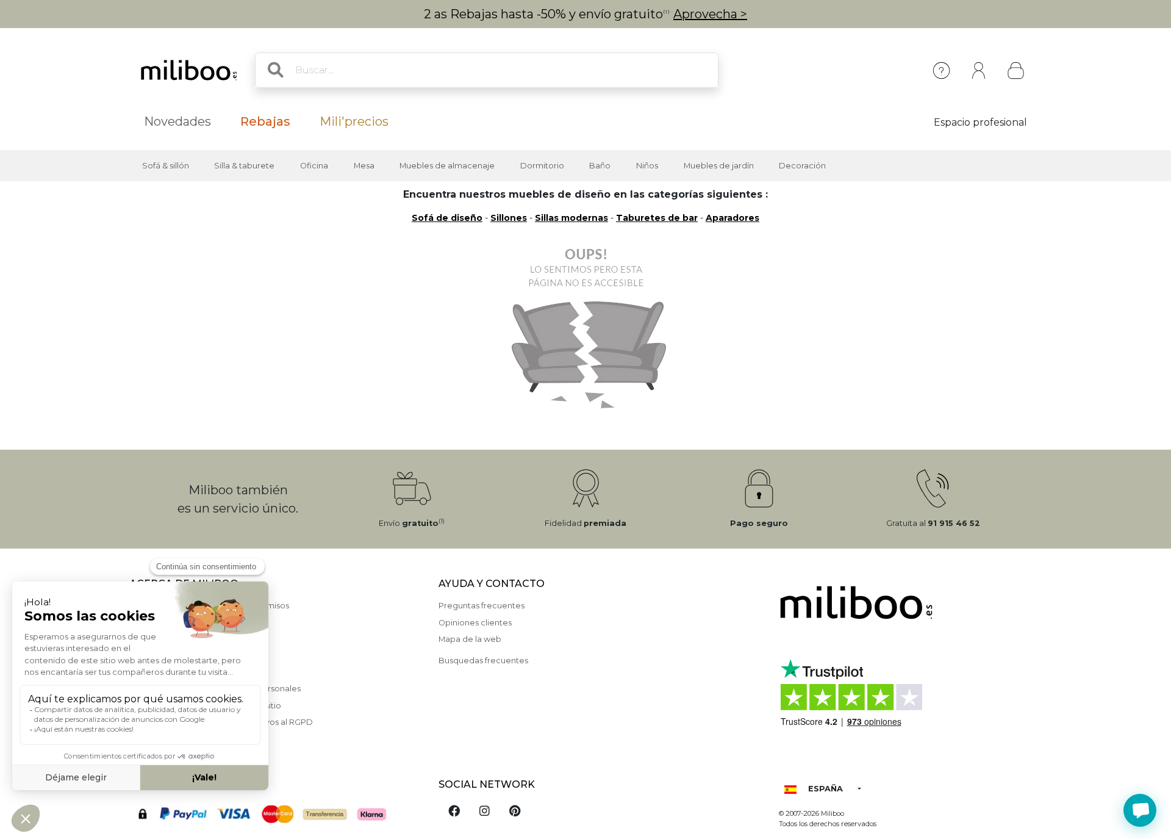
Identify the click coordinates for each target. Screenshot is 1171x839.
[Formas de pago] (276, 812)
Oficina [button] (314, 165)
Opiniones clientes (475, 622)
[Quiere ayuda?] (1139, 810)
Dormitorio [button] (542, 165)
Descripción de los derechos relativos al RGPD (221, 722)
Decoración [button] (802, 165)
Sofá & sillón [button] (165, 165)
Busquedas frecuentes (483, 660)
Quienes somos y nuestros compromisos (209, 605)
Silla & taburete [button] (244, 165)
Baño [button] (600, 165)
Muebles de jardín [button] (719, 165)
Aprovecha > (710, 14)
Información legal (163, 622)
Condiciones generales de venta (193, 672)
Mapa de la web (470, 639)
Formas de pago (162, 639)
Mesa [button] (364, 165)
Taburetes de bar (657, 217)
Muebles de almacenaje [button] (447, 165)
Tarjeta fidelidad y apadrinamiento (197, 738)
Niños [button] (647, 165)
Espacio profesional (980, 122)
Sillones (508, 217)
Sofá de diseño (447, 217)
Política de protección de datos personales (215, 688)
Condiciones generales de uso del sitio (205, 705)
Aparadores (732, 217)
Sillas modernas (571, 217)
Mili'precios (354, 121)
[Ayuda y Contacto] (941, 70)
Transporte (150, 655)
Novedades (177, 121)
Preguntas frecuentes (482, 605)
